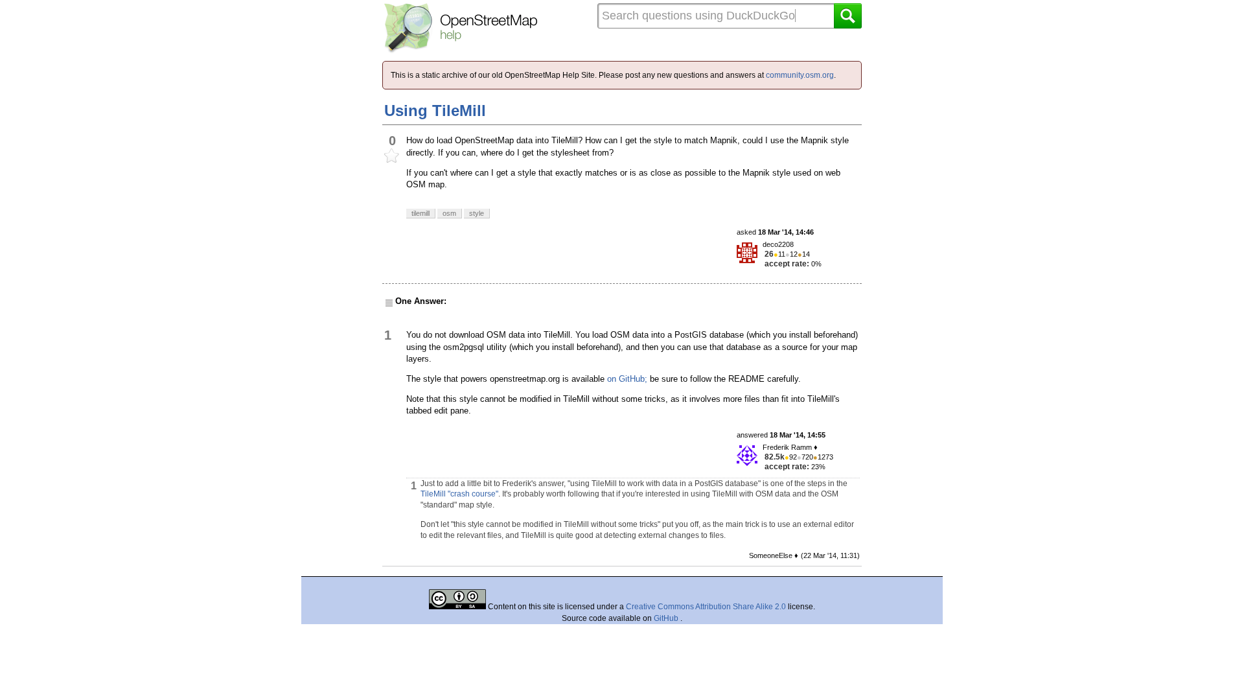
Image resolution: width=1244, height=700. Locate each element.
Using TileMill (435, 110)
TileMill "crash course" (459, 493)
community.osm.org (800, 75)
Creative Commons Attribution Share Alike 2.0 (706, 606)
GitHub (667, 618)
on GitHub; (627, 379)
